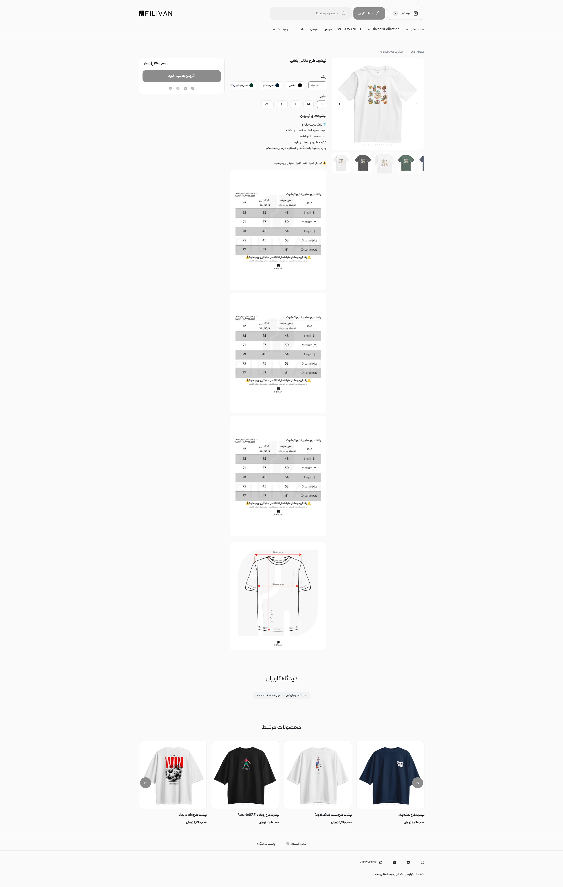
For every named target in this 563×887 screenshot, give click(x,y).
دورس (328, 29)
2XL (267, 104)
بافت (301, 29)
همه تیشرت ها (414, 29)
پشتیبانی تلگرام (266, 843)
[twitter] (185, 89)
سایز (323, 96)
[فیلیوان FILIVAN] (155, 13)
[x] (394, 862)
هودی (313, 29)
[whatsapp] (170, 89)
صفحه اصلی (417, 51)
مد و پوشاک (284, 29)
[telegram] (177, 89)
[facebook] (192, 89)
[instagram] (422, 862)
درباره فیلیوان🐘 (296, 843)
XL (282, 104)
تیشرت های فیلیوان (391, 51)
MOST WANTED (349, 29)
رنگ (323, 77)
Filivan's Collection (385, 29)
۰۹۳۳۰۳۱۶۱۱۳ (368, 862)
